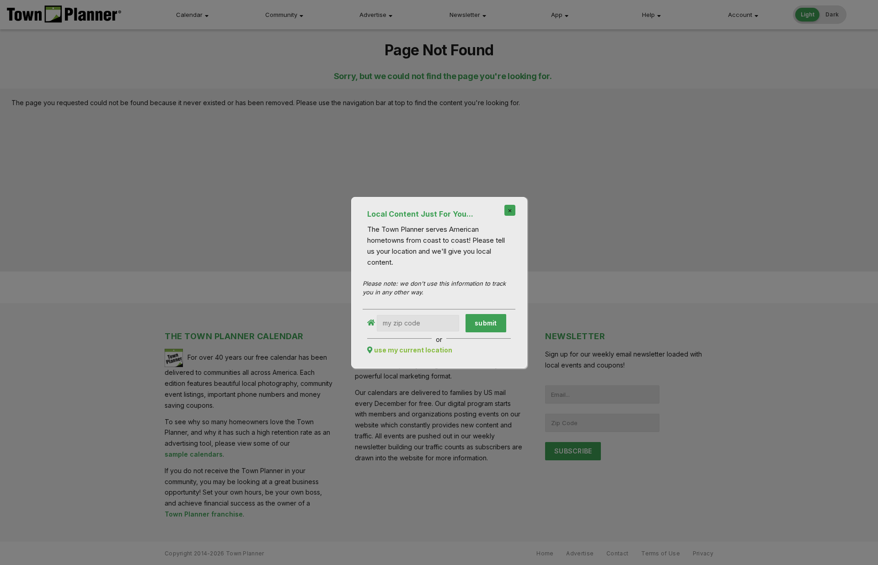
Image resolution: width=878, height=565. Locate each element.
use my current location (413, 350)
